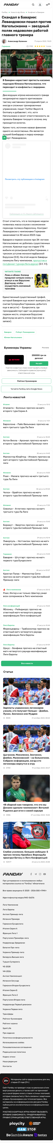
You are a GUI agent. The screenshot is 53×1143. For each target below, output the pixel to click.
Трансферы (8, 1014)
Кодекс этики (9, 1057)
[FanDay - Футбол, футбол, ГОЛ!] (11, 5)
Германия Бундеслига (13, 924)
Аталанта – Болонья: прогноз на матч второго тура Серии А (23, 409)
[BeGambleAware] (19, 1135)
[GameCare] (40, 1135)
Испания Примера (11, 919)
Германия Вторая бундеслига (16, 985)
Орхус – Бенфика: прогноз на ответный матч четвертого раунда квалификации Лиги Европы (25, 651)
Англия (6, 437)
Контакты (7, 1066)
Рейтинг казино (10, 1023)
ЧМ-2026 (7, 971)
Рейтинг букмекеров (27, 381)
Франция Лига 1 (10, 933)
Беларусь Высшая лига (13, 957)
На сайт (39, 363)
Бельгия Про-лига (11, 947)
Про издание (9, 1033)
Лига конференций (11, 606)
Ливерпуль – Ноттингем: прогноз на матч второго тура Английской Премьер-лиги (26, 543)
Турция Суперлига (11, 962)
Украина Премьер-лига (13, 952)
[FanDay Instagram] (40, 874)
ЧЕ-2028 (6, 966)
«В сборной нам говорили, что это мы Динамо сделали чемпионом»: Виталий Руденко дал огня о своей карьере (26, 807)
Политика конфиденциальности (18, 1038)
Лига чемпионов (13, 590)
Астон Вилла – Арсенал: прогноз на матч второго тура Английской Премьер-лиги (25, 442)
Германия (6, 46)
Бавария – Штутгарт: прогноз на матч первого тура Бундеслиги (23, 559)
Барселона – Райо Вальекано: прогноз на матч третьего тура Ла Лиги (26, 426)
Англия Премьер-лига (13, 914)
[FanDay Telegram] (35, 874)
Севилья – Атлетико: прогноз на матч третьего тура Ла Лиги (24, 510)
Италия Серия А (10, 928)
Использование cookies (13, 1042)
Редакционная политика (14, 1052)
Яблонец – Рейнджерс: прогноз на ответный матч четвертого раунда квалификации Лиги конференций (22, 612)
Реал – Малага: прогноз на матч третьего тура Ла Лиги (26, 478)
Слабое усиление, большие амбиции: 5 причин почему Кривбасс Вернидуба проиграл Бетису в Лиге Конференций (25, 854)
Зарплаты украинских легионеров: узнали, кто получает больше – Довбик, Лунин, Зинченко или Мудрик (26, 710)
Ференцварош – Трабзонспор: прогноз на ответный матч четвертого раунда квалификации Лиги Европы (26, 631)
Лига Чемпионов (10, 905)
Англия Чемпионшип (12, 976)
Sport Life (7, 1028)
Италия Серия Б (10, 990)
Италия (6, 404)
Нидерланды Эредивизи (14, 943)
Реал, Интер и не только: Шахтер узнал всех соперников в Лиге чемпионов (25, 595)
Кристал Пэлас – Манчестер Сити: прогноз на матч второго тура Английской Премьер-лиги (26, 576)
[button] (33, 5)
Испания (7, 421)
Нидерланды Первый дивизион (17, 1004)
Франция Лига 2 (10, 995)
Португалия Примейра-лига (16, 938)
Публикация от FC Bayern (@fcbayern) (27, 214)
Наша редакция (10, 1061)
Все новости (27, 663)
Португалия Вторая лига (14, 1000)
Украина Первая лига (12, 1009)
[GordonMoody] (34, 1124)
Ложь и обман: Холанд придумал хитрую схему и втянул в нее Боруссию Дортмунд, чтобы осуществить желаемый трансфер (19, 282)
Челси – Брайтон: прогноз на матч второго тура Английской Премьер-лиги (25, 494)
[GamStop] (26, 1130)
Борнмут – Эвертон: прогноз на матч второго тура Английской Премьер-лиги (25, 526)
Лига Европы (9, 625)
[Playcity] (17, 1124)
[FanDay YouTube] (44, 874)
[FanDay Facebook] (31, 874)
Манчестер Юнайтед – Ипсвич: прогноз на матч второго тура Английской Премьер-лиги (26, 459)
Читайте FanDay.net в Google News (26, 389)
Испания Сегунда (11, 981)
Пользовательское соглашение (17, 1047)
